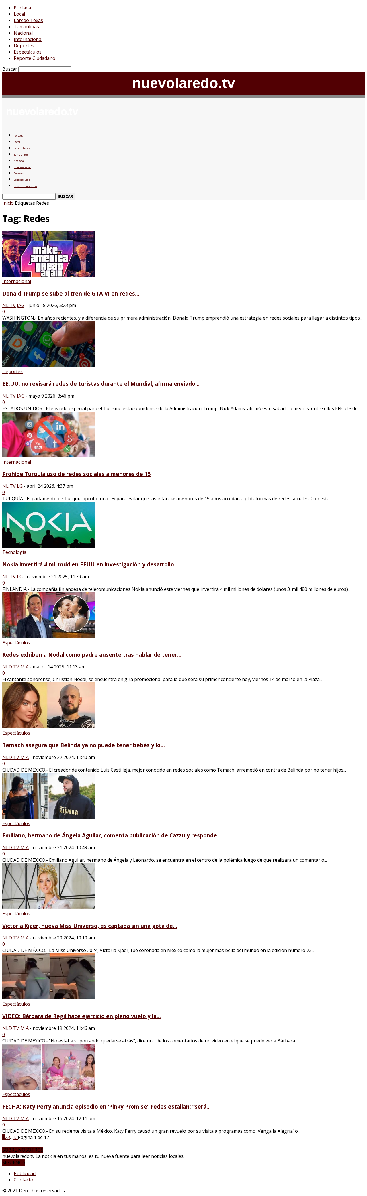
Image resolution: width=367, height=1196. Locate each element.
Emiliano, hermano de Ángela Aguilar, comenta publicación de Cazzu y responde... (111, 835)
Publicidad (25, 1173)
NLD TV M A (15, 667)
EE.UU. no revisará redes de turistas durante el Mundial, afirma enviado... (101, 383)
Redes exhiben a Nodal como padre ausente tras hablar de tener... (91, 654)
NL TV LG (12, 486)
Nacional (23, 33)
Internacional (28, 39)
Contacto (23, 1180)
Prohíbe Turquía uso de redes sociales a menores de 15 (76, 473)
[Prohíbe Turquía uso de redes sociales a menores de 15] (48, 456)
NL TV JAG (13, 305)
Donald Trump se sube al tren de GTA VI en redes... (70, 293)
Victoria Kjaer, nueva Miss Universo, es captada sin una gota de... (89, 925)
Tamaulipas (26, 26)
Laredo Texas (28, 20)
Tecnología (14, 552)
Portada (22, 8)
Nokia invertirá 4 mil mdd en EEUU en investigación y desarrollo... (90, 564)
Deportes (24, 45)
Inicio (8, 203)
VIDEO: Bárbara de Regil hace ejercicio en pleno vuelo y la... (81, 1016)
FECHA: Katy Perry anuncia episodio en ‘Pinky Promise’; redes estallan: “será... (106, 1106)
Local (19, 14)
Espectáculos (28, 52)
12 (15, 1137)
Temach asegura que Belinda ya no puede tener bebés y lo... (83, 745)
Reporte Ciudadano (34, 58)
